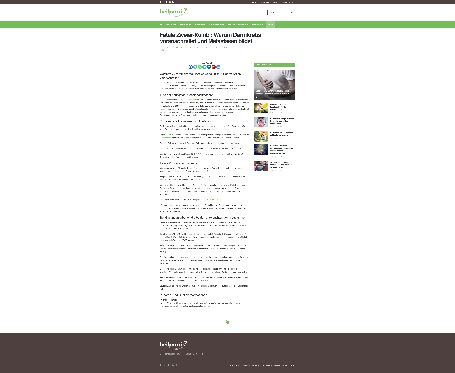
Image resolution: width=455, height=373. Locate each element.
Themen (275, 2)
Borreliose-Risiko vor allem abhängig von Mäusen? (281, 133)
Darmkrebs (192, 99)
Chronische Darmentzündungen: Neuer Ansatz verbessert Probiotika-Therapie (272, 92)
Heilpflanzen (258, 24)
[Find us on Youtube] (170, 2)
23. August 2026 (262, 97)
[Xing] (209, 67)
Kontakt (254, 2)
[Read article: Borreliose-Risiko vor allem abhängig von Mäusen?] (261, 136)
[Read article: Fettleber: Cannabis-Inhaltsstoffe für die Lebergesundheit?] (261, 108)
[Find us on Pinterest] (166, 2)
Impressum (246, 365)
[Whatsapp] (200, 67)
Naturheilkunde (216, 24)
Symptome (171, 24)
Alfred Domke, (181, 48)
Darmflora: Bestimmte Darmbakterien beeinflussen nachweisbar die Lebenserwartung (281, 149)
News (270, 24)
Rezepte (277, 365)
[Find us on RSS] (173, 2)
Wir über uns (267, 365)
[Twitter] (195, 67)
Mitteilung (218, 154)
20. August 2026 (276, 156)
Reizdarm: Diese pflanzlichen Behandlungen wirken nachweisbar (282, 121)
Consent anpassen (288, 365)
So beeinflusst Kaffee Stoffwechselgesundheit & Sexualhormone (281, 165)
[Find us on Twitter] (163, 2)
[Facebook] (191, 67)
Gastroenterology (210, 199)
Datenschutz (256, 365)
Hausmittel (200, 24)
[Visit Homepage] (173, 12)
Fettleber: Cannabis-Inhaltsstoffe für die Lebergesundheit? (278, 107)
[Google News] (218, 67)
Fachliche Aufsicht (288, 2)
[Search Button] (292, 12)
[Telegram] (204, 67)
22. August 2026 (276, 113)
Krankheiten (185, 24)
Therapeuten (265, 2)
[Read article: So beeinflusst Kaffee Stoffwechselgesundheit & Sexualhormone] (261, 166)
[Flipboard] (214, 67)
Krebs (162, 109)
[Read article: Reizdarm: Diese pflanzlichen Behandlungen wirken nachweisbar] (261, 122)
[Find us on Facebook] (160, 2)
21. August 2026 (276, 127)
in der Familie (165, 137)
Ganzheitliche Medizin (238, 24)
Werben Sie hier (234, 365)
